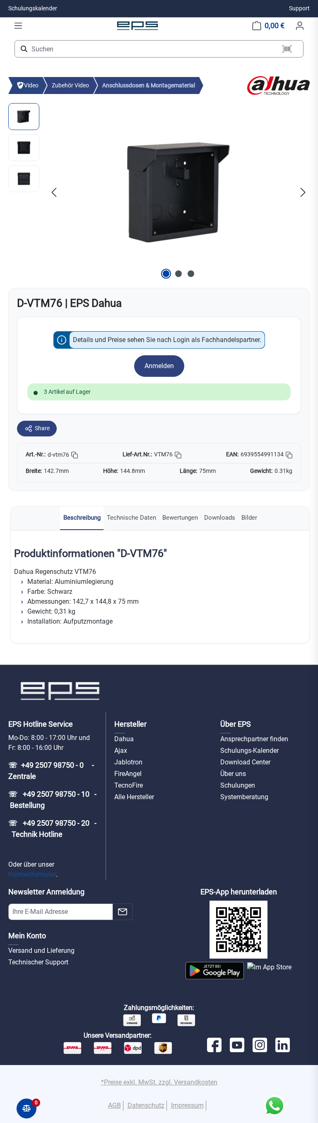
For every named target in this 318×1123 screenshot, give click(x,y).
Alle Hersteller (134, 797)
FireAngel (128, 774)
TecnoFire (128, 785)
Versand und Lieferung (41, 950)
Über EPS (235, 724)
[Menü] (18, 25)
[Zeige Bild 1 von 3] (166, 273)
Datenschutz (146, 1105)
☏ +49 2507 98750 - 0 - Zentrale (52, 771)
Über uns (233, 774)
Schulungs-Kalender (249, 750)
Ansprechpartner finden (254, 739)
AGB (114, 1105)
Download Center (245, 762)
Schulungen (237, 785)
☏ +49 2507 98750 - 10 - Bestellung (52, 800)
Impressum (187, 1105)
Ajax (120, 750)
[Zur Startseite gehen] (137, 25)
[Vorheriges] (54, 191)
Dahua (124, 739)
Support (299, 8)
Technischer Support (38, 962)
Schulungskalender (32, 8)
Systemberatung (244, 797)
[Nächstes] (303, 191)
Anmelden (159, 366)
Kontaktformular (32, 874)
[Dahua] (278, 85)
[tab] (82, 518)
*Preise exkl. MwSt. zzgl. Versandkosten (159, 1082)
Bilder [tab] (249, 517)
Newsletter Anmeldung (46, 891)
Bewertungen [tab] (180, 517)
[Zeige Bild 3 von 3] (191, 273)
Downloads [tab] (219, 517)
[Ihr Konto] (300, 25)
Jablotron (128, 762)
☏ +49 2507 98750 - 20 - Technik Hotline (52, 829)
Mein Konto (27, 935)
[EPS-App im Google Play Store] (215, 970)
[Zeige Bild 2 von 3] (178, 273)
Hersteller (130, 724)
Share (42, 428)
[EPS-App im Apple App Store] (269, 970)
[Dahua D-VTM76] (178, 192)
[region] (159, 192)
